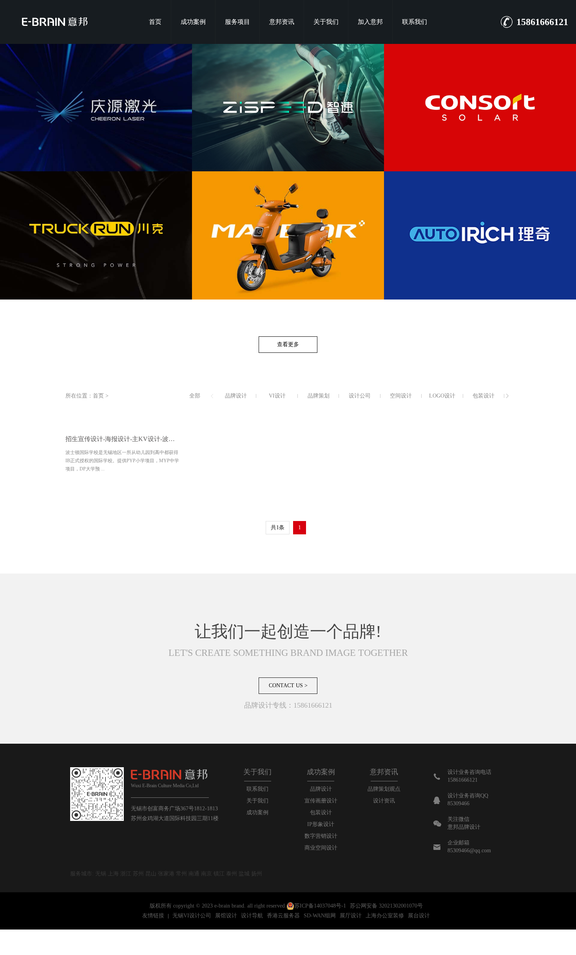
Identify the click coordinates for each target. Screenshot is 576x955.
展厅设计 (351, 916)
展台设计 (419, 916)
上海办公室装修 (385, 916)
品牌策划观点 (384, 789)
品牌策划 (319, 396)
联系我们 (414, 21)
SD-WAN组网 (320, 916)
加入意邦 (370, 21)
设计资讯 (384, 801)
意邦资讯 (281, 21)
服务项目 (237, 21)
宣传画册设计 (320, 801)
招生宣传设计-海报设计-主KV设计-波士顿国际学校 (122, 439)
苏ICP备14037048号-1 (320, 906)
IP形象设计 (320, 824)
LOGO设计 (442, 396)
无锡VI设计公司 (191, 916)
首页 (155, 21)
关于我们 (326, 21)
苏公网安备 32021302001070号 (386, 906)
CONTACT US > (288, 685)
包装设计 (483, 396)
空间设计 (401, 396)
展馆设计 (226, 916)
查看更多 (288, 344)
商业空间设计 (320, 848)
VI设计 (277, 396)
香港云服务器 (283, 916)
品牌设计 (236, 396)
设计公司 (360, 396)
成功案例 (193, 21)
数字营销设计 (320, 836)
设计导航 (252, 916)
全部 (194, 396)
